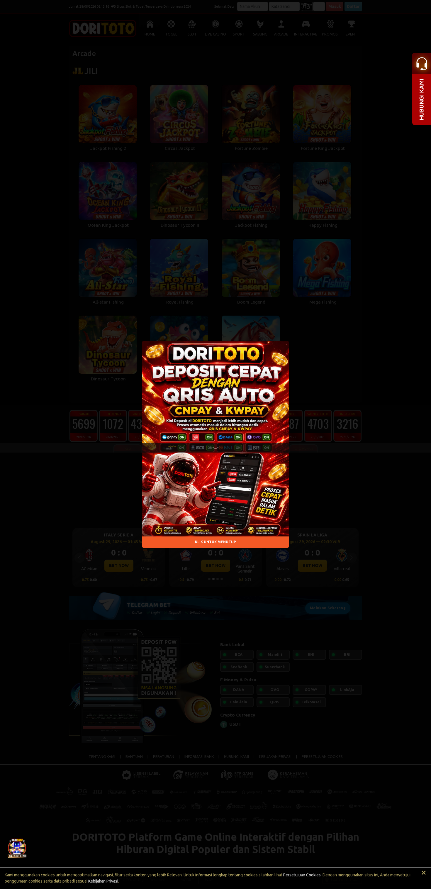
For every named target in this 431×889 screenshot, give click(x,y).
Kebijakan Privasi (103, 881)
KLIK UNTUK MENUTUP (215, 542)
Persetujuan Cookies (302, 875)
